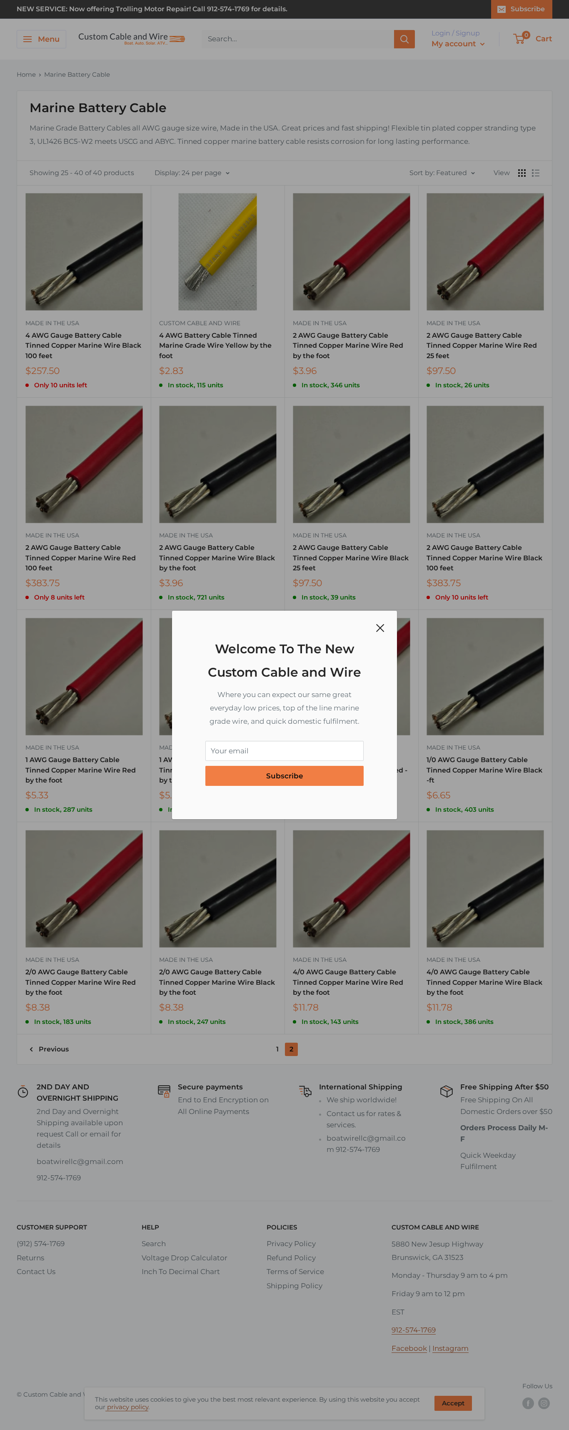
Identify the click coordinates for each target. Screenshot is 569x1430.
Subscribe (284, 776)
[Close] (380, 627)
